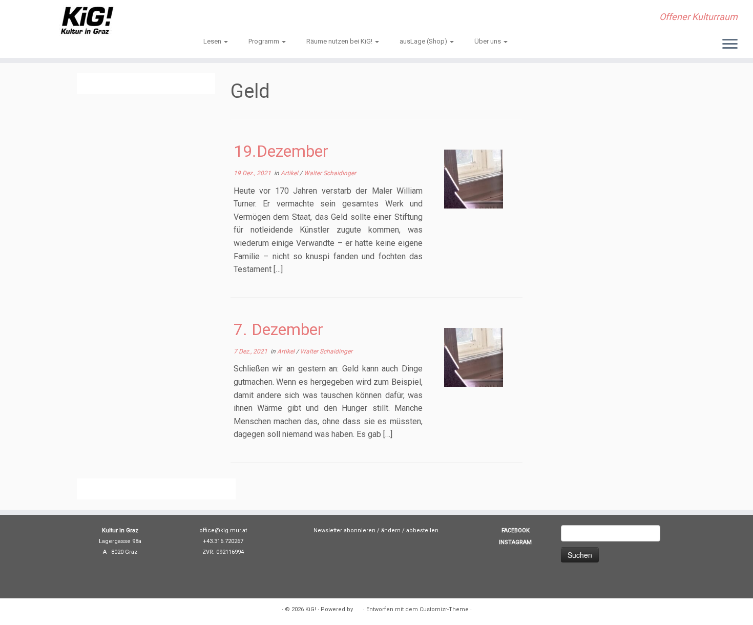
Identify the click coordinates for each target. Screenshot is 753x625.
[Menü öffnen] (730, 44)
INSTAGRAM (515, 542)
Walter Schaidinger (330, 173)
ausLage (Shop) (424, 41)
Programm (264, 41)
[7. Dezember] (473, 357)
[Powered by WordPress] (358, 607)
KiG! (310, 609)
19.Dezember (281, 151)
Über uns (488, 41)
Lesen (213, 41)
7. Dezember (278, 329)
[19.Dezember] (473, 179)
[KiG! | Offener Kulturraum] (87, 20)
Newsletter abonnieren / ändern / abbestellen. (376, 530)
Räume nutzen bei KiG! (340, 41)
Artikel (290, 173)
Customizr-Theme (444, 609)
